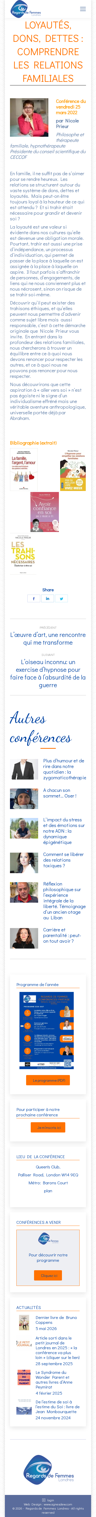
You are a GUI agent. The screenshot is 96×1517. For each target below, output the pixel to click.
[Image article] (24, 769)
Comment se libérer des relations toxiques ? (63, 859)
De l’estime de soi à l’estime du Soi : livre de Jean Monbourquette (58, 1406)
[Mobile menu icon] (83, 9)
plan (48, 1191)
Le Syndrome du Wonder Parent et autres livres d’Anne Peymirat (54, 1379)
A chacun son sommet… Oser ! (59, 793)
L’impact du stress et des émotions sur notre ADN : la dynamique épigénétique (64, 831)
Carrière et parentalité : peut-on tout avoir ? (62, 935)
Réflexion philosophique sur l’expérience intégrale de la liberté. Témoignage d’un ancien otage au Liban (64, 900)
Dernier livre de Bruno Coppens (56, 1320)
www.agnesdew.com (58, 1504)
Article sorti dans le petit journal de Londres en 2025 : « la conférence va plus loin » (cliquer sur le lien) (58, 1347)
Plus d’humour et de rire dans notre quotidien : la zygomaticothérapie (65, 769)
